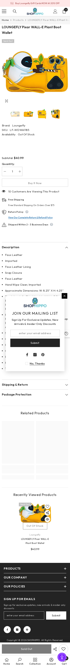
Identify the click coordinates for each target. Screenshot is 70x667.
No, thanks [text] (37, 363)
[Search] (15, 11)
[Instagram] (17, 629)
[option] (35, 3)
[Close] (64, 296)
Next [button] (67, 114)
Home (5, 19)
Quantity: (8, 164)
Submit (56, 615)
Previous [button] (3, 114)
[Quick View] (47, 519)
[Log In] (55, 11)
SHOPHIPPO (33, 640)
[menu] (4, 11)
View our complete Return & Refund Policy (30, 217)
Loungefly (19, 125)
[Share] (54, 649)
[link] (18, 471)
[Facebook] (7, 629)
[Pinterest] (27, 629)
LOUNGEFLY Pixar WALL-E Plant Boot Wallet (35, 541)
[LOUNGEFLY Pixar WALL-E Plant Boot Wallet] (35, 513)
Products (18, 19)
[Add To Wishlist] (63, 649)
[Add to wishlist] (47, 506)
